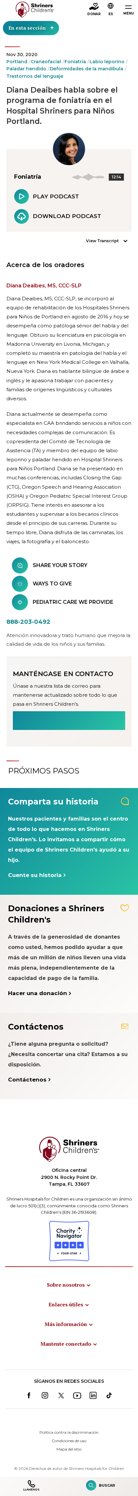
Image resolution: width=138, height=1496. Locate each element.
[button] (111, 10)
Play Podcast (56, 196)
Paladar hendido (26, 69)
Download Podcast (67, 216)
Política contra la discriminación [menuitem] (69, 1432)
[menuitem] (69, 1284)
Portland (16, 62)
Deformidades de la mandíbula (86, 69)
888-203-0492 (28, 621)
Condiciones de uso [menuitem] (69, 1440)
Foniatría (75, 62)
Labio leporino (107, 62)
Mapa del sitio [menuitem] (69, 1449)
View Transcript (102, 240)
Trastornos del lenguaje (34, 76)
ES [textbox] (110, 14)
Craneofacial (46, 62)
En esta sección (27, 28)
